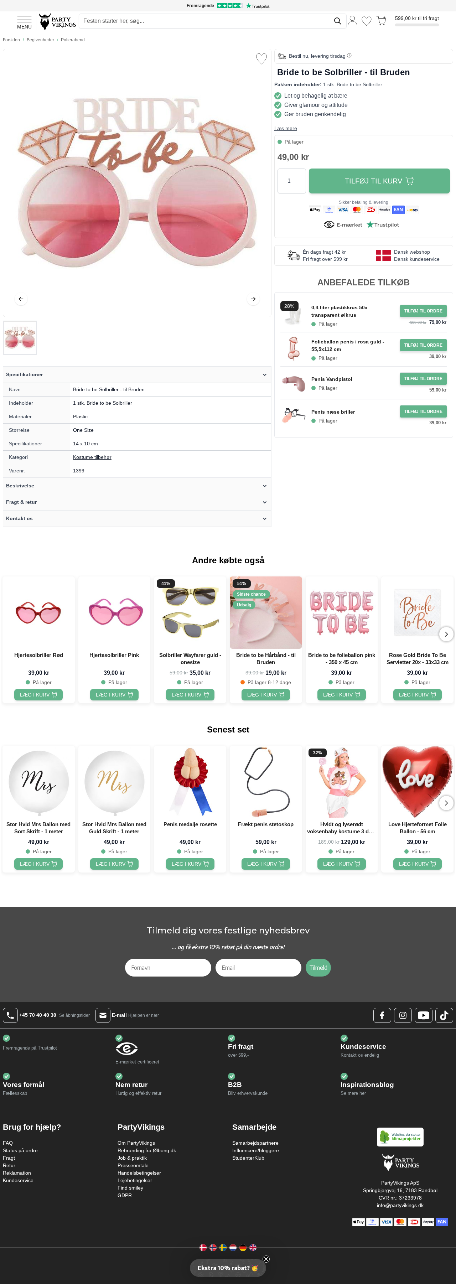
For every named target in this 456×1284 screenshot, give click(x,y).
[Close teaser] (266, 1259)
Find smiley (130, 1188)
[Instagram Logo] (403, 1015)
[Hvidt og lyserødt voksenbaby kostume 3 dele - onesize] (342, 782)
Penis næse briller (333, 412)
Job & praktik (132, 1158)
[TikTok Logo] (444, 1015)
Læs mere (285, 128)
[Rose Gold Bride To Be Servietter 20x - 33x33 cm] (417, 612)
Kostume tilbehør (92, 457)
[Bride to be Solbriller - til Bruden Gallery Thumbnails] (20, 338)
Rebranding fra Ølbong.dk (147, 1150)
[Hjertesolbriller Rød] (38, 612)
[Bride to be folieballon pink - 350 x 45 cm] (342, 612)
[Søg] (337, 21)
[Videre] (253, 298)
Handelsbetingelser (139, 1173)
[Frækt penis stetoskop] (266, 782)
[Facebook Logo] (382, 1015)
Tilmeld (318, 967)
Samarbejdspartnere (255, 1143)
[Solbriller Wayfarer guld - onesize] (190, 612)
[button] (228, 1268)
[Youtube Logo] (423, 1015)
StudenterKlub (248, 1158)
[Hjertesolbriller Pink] (114, 612)
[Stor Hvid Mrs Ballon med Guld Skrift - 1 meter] (114, 782)
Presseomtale (133, 1165)
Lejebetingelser (135, 1180)
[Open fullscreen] (137, 183)
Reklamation (17, 1173)
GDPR (125, 1195)
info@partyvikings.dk (400, 1205)
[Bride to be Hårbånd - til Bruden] (266, 612)
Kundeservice (18, 1180)
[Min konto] (352, 19)
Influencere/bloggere (255, 1150)
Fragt (9, 1158)
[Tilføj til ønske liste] (261, 59)
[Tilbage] (21, 298)
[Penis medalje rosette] (190, 782)
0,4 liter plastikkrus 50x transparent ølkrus (339, 311)
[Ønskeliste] (367, 21)
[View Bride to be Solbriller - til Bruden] (20, 338)
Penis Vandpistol (331, 379)
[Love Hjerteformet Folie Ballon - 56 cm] (417, 782)
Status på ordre (20, 1150)
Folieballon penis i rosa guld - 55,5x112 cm (347, 345)
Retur (9, 1165)
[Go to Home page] (56, 21)
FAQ (8, 1143)
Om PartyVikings (136, 1143)
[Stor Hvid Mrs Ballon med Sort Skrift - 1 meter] (38, 782)
